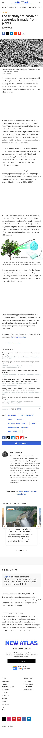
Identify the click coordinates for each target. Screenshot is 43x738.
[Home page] (21, 3)
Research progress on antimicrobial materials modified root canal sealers (21, 353)
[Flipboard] (19, 33)
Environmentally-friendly (18, 427)
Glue (10, 419)
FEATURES (5, 690)
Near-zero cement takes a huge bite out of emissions (19, 530)
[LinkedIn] (11, 33)
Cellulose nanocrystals (17, 423)
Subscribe (21, 661)
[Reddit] (15, 33)
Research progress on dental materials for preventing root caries (21, 362)
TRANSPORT (32, 7)
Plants (34, 423)
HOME (4, 678)
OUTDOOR (22, 7)
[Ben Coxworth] (5, 454)
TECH (4, 7)
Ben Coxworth (16, 452)
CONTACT (5, 704)
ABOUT (4, 684)
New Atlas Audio (14, 431)
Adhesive (20, 419)
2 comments (23, 443)
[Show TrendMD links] (40, 409)
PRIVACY (5, 701)
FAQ (3, 710)
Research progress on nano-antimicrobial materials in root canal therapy (20, 398)
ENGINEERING (12, 7)
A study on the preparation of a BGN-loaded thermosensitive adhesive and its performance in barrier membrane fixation (19, 380)
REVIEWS (5, 693)
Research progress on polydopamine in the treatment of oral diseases (19, 371)
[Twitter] (7, 33)
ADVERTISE (6, 695)
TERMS (4, 698)
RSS (3, 707)
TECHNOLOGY (28, 684)
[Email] (23, 33)
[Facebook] (3, 33)
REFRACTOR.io (28, 690)
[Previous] (5, 527)
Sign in (7, 576)
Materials (5, 12)
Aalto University (14, 343)
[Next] (38, 527)
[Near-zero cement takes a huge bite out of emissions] (21, 516)
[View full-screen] (41, 41)
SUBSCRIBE (5, 681)
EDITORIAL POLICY (8, 687)
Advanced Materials (18, 337)
